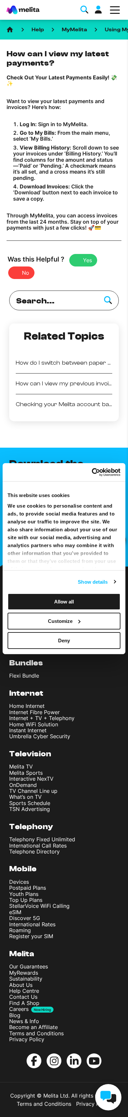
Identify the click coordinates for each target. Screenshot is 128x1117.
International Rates (32, 924)
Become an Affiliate (33, 1027)
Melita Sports (26, 772)
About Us (20, 985)
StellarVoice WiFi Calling (39, 906)
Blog (14, 1015)
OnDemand (23, 785)
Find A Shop (24, 1003)
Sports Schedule (29, 803)
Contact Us (23, 996)
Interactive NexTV (31, 778)
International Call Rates (38, 845)
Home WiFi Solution (33, 724)
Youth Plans (23, 894)
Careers (19, 1009)
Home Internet (27, 706)
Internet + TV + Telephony (42, 718)
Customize (60, 621)
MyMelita (74, 29)
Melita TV (21, 766)
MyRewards (23, 972)
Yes (87, 260)
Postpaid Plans (27, 887)
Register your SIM (31, 936)
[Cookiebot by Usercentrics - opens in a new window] (92, 472)
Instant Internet (28, 730)
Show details (93, 581)
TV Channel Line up (33, 791)
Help (38, 29)
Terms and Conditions (36, 1033)
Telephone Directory (34, 851)
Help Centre (24, 991)
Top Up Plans (25, 900)
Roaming (20, 930)
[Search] (108, 300)
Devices (19, 882)
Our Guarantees (28, 966)
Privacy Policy (26, 1039)
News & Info (24, 1021)
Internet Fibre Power (34, 712)
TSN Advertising (29, 809)
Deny (64, 640)
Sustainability (25, 978)
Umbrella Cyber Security (39, 736)
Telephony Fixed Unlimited (42, 839)
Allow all (64, 601)
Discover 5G (24, 918)
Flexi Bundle (24, 675)
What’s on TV (25, 797)
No (25, 272)
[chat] (108, 1097)
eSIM (15, 912)
